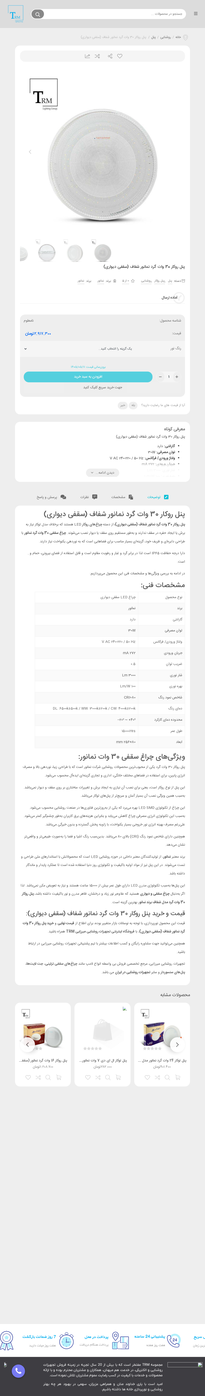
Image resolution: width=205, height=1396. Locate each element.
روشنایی (165, 37)
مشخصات (118, 497)
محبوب (119, 56)
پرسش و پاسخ (47, 497)
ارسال (108, 56)
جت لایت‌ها (34, 964)
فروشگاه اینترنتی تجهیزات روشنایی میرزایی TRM (100, 932)
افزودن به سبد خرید (88, 376)
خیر (122, 405)
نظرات (85, 497)
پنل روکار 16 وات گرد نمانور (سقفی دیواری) (37, 1061)
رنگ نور (175, 348)
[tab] (158, 496)
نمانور (101, 280)
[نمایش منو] (195, 14)
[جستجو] (38, 14)
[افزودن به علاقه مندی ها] (148, 1077)
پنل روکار (159, 280)
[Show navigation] (18, 1371)
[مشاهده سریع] (168, 1077)
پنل (153, 37)
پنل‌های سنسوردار (172, 972)
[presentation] (30, 152)
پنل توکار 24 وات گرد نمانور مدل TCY (160, 1061)
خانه (178, 37)
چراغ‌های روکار (92, 525)
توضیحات (154, 497)
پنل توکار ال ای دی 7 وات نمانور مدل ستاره (96, 1061)
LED (142, 808)
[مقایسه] (158, 1077)
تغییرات (85, 56)
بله (133, 405)
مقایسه (96, 56)
